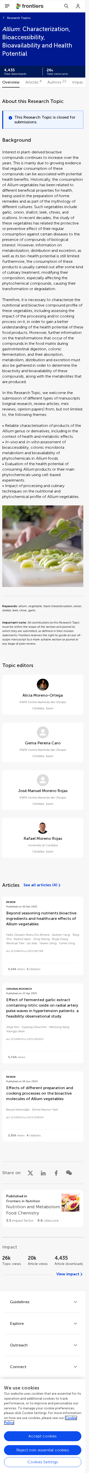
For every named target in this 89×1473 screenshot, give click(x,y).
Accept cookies (42, 1436)
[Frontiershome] (30, 6)
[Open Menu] (7, 6)
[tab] (11, 83)
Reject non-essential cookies (42, 1450)
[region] (42, 1426)
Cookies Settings (42, 1462)
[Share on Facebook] (56, 1173)
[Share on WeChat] (69, 1173)
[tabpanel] (42, 689)
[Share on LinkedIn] (43, 1173)
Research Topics (19, 18)
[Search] (66, 6)
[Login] (78, 6)
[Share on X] (30, 1173)
